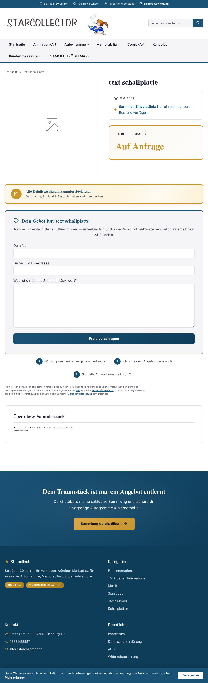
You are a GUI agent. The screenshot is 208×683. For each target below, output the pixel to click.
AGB (78, 390)
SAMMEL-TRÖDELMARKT (71, 56)
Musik (112, 586)
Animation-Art (44, 44)
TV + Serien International (127, 578)
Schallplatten (118, 608)
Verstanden (191, 675)
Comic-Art (135, 44)
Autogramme (75, 44)
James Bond (117, 601)
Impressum (116, 634)
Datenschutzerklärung (80, 393)
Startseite (17, 44)
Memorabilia (106, 44)
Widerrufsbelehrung (103, 390)
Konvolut (160, 44)
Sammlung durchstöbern (101, 524)
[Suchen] (198, 23)
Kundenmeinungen (24, 56)
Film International (121, 571)
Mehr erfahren (15, 677)
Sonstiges (115, 593)
